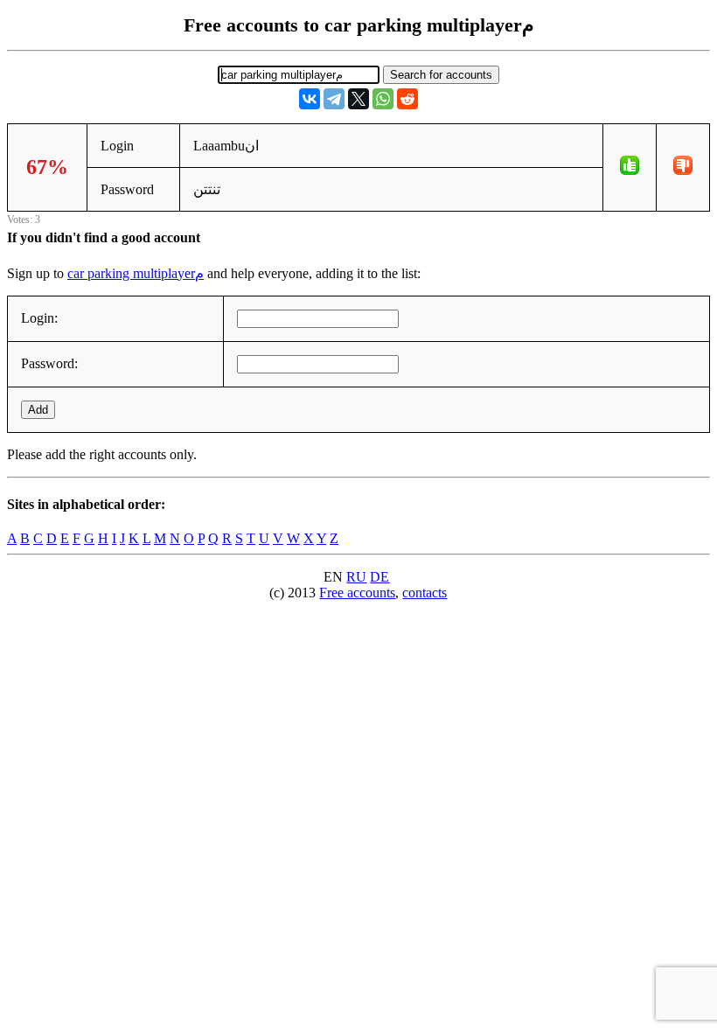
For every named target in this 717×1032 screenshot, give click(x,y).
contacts (424, 592)
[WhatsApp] (382, 98)
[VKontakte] (309, 98)
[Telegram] (334, 98)
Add (38, 409)
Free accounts (357, 592)
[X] (358, 98)
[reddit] (407, 98)
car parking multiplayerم (135, 273)
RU (356, 576)
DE (379, 576)
